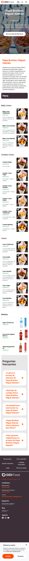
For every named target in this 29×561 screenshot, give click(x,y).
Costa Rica (9, 479)
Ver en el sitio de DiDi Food (14, 34)
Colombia (4, 479)
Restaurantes (8, 459)
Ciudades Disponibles (21, 463)
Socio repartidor (21, 459)
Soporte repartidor (7, 463)
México (15, 479)
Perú (19, 479)
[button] (14, 34)
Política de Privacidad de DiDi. (13, 551)
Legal (7, 468)
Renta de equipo (21, 468)
